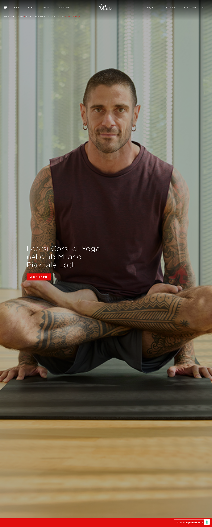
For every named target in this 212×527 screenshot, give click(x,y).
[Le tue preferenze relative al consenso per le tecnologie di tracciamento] (207, 522)
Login (150, 7)
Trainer (46, 7)
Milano (29, 16)
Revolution (64, 7)
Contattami (190, 7)
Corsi (30, 7)
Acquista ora (168, 7)
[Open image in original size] (106, 7)
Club (16, 7)
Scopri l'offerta (38, 276)
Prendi (190, 522)
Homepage (9, 16)
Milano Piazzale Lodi (45, 16)
